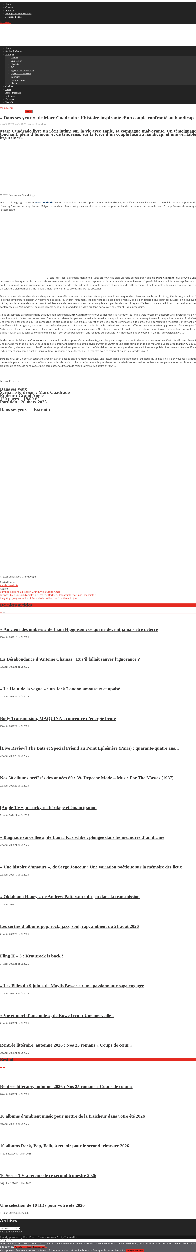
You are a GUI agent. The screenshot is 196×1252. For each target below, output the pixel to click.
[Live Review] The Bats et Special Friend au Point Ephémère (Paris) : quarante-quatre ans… (89, 748)
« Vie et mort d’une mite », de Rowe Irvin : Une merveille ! (57, 1015)
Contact (9, 7)
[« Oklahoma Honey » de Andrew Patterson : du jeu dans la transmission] (8, 889)
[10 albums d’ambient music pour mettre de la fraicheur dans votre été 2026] (8, 1108)
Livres (14, 83)
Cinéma (9, 86)
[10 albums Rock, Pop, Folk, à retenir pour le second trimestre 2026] (8, 1138)
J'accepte (18, 1247)
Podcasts (9, 99)
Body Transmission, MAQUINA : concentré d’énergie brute (58, 718)
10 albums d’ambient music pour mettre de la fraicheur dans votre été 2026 (72, 1116)
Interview (15, 76)
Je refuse (27, 1247)
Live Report (16, 60)
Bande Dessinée (13, 92)
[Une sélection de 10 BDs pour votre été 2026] (8, 1197)
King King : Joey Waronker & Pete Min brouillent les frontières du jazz (38, 598)
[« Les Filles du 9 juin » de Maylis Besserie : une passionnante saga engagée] (8, 978)
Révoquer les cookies (12, 1231)
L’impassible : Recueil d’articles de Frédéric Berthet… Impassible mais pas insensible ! (48, 595)
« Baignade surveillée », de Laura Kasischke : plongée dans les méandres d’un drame (82, 837)
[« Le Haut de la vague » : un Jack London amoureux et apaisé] (8, 681)
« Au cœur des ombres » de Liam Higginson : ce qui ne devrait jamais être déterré (79, 629)
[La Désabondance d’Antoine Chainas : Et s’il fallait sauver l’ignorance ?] (8, 651)
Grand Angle (53, 591)
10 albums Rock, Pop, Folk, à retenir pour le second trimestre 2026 (64, 1145)
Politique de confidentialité (18, 13)
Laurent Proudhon (37, 124)
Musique (9, 54)
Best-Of (9, 102)
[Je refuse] (46, 1247)
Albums (14, 57)
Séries (8, 89)
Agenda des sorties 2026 (22, 70)
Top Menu (5, 22)
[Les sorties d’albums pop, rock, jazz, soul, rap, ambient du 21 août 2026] (8, 918)
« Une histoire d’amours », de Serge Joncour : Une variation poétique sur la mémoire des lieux (91, 866)
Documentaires (18, 80)
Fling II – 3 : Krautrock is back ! (31, 955)
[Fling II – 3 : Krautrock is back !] (8, 948)
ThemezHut (70, 1237)
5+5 (12, 67)
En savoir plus (38, 1247)
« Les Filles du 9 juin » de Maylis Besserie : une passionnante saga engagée (72, 985)
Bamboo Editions (9, 591)
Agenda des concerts (21, 73)
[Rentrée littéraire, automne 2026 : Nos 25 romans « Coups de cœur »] (8, 1037)
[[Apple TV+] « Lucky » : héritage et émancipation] (8, 800)
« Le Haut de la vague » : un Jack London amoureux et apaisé (60, 688)
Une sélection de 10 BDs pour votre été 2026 (42, 1205)
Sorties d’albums (13, 51)
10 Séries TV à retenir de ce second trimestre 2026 (48, 1175)
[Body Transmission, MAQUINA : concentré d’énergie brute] (8, 710)
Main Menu (6, 107)
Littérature (10, 96)
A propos (9, 10)
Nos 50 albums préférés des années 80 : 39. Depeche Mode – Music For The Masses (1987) (86, 777)
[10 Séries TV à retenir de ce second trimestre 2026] (8, 1168)
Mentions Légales (14, 16)
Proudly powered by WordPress (17, 1237)
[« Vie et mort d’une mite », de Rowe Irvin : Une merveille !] (8, 1007)
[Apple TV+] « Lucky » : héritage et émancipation (48, 807)
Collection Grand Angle (33, 591)
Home (8, 4)
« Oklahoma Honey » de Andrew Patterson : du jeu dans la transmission (70, 896)
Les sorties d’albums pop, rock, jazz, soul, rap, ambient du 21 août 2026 (69, 926)
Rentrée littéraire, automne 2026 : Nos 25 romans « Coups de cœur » (66, 1045)
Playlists (15, 64)
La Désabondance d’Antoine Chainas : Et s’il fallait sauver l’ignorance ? (70, 659)
